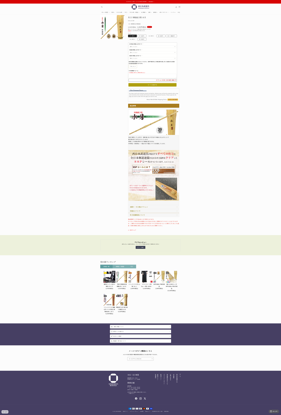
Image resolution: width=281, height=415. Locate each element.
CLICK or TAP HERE (172, 99)
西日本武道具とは (177, 378)
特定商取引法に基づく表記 (157, 411)
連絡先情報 (166, 411)
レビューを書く (140, 247)
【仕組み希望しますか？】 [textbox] (135, 50)
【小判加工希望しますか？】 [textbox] (136, 44)
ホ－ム (180, 375)
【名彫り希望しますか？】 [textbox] (135, 55)
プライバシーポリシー (134, 411)
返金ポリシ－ (157, 377)
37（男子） (132, 36)
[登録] (152, 358)
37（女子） (142, 36)
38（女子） (161, 36)
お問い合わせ (170, 377)
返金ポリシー (125, 411)
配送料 (129, 30)
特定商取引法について (167, 379)
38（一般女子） (171, 36)
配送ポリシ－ (161, 377)
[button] (101, 7)
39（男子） (133, 39)
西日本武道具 (118, 411)
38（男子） (152, 36)
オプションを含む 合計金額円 (166, 80)
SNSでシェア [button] (133, 230)
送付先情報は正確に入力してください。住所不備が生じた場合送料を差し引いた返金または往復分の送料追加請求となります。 (152, 62)
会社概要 (173, 376)
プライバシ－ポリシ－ (164, 379)
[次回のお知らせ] (180, 1)
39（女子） (142, 39)
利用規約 (155, 376)
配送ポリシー (147, 411)
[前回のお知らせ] (100, 1)
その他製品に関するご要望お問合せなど (137, 72)
